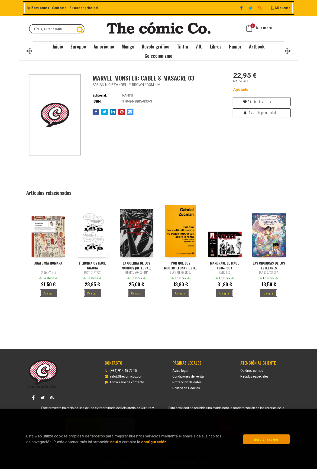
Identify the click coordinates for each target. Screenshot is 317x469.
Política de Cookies (186, 388)
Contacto (59, 7)
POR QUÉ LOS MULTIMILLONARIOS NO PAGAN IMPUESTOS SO (180, 265)
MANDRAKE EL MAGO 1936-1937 (224, 265)
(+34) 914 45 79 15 (123, 370)
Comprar (48, 293)
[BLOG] (260, 8)
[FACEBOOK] (242, 8)
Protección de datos (187, 382)
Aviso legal (180, 370)
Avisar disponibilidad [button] (262, 112)
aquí (114, 442)
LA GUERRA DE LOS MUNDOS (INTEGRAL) (136, 265)
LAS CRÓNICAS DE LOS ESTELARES (269, 265)
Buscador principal (83, 7)
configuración (153, 442)
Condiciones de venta (188, 376)
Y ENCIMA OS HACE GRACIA (92, 265)
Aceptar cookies (266, 439)
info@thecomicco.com (126, 376)
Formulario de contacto (127, 382)
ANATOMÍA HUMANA (48, 263)
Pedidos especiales (254, 376)
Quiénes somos (38, 7)
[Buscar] (80, 28)
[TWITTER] (251, 8)
